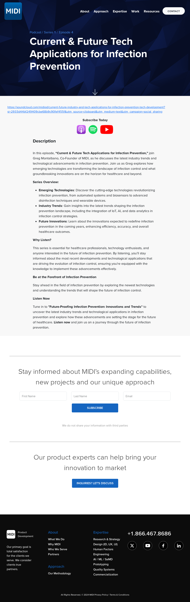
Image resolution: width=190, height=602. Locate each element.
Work (135, 11)
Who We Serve (57, 549)
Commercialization (105, 574)
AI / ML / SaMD (103, 559)
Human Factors (103, 549)
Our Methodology (59, 573)
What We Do (56, 539)
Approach (101, 11)
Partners (53, 554)
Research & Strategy (106, 539)
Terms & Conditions (119, 594)
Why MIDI (54, 544)
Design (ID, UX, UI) (105, 544)
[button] (85, 11)
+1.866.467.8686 (149, 533)
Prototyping (101, 564)
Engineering (101, 554)
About (84, 11)
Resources (152, 11)
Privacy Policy (101, 594)
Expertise (120, 11)
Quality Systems (104, 569)
